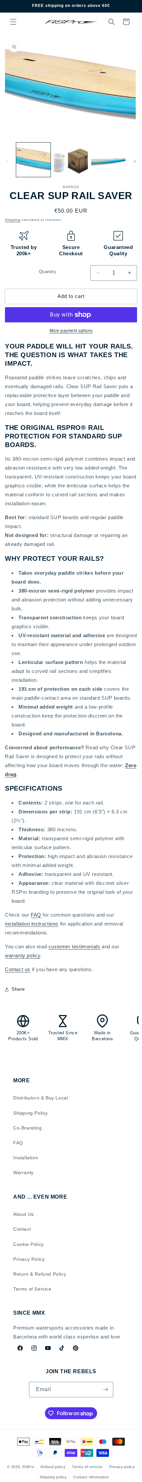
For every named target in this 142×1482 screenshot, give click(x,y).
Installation (25, 1157)
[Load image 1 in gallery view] (33, 160)
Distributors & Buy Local (40, 1097)
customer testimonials (74, 946)
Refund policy (53, 1467)
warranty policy (22, 955)
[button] (13, 22)
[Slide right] (134, 161)
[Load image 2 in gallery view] (71, 160)
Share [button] (18, 989)
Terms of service (87, 1467)
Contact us (17, 969)
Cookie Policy (28, 1244)
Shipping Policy (30, 1113)
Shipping (12, 220)
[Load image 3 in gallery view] (108, 160)
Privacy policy (122, 1467)
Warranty (23, 1172)
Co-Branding (27, 1128)
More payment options (71, 330)
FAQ (36, 915)
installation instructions (31, 923)
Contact (22, 1229)
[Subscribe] (105, 1389)
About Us (23, 1214)
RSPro (28, 1467)
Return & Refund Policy (39, 1274)
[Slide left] (7, 161)
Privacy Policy (29, 1259)
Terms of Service (32, 1289)
